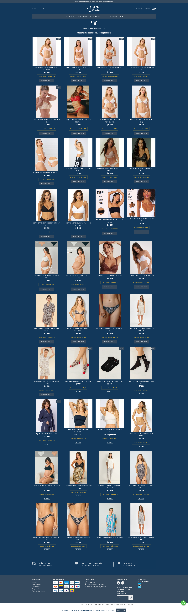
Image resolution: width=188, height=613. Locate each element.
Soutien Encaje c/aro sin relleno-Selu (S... (47, 121)
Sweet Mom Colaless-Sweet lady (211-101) (46, 277)
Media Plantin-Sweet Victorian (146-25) (78, 381)
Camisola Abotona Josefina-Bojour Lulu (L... (46, 329)
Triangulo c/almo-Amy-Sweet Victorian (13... (110, 121)
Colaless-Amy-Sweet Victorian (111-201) (46, 172)
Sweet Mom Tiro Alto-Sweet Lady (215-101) (47, 487)
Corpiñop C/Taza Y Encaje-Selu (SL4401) (110, 276)
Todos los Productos (84, 16)
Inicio (65, 16)
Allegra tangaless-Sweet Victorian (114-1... (78, 538)
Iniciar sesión (147, 9)
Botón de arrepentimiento (149, 604)
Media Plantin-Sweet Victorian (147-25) (110, 381)
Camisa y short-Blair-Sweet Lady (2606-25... (110, 538)
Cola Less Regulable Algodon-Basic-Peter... (141, 435)
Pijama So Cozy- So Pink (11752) (46, 434)
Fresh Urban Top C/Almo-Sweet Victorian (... (78, 431)
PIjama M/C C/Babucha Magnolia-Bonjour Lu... (109, 487)
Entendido (121, 610)
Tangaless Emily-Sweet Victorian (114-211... (141, 68)
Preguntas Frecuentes (38, 589)
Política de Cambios (111, 16)
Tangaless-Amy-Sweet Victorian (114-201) (141, 121)
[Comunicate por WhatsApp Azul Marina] (183, 602)
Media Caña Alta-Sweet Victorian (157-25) (141, 382)
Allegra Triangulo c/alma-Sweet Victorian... (78, 329)
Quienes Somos (36, 585)
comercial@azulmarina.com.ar (96, 585)
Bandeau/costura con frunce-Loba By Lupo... (109, 221)
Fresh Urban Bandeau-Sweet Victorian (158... (78, 169)
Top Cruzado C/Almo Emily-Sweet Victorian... (46, 68)
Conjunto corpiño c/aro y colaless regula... (78, 121)
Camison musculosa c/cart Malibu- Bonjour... (141, 329)
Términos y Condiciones (38, 591)
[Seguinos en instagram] (118, 583)
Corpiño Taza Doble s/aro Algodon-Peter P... (78, 224)
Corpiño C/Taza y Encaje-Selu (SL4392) (141, 276)
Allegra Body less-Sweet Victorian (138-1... (141, 487)
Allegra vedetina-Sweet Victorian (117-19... (46, 538)
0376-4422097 (91, 582)
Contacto (122, 16)
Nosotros (72, 16)
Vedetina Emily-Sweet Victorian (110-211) (78, 68)
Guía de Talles (97, 16)
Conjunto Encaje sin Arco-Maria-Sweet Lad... (141, 169)
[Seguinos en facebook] (122, 583)
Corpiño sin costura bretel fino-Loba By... (141, 220)
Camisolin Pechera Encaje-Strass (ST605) (78, 485)
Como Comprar (36, 587)
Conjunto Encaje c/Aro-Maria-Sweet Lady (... (109, 169)
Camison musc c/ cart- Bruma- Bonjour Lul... (141, 538)
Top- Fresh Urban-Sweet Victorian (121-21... (109, 431)
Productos (34, 582)
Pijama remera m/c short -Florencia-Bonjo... (46, 382)
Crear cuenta (139, 9)
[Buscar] (44, 9)
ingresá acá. (137, 604)
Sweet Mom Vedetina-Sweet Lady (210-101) (78, 277)
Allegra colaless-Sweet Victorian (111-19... (109, 329)
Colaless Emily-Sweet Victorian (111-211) (109, 68)
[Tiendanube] (41, 605)
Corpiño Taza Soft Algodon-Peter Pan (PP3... (46, 224)
